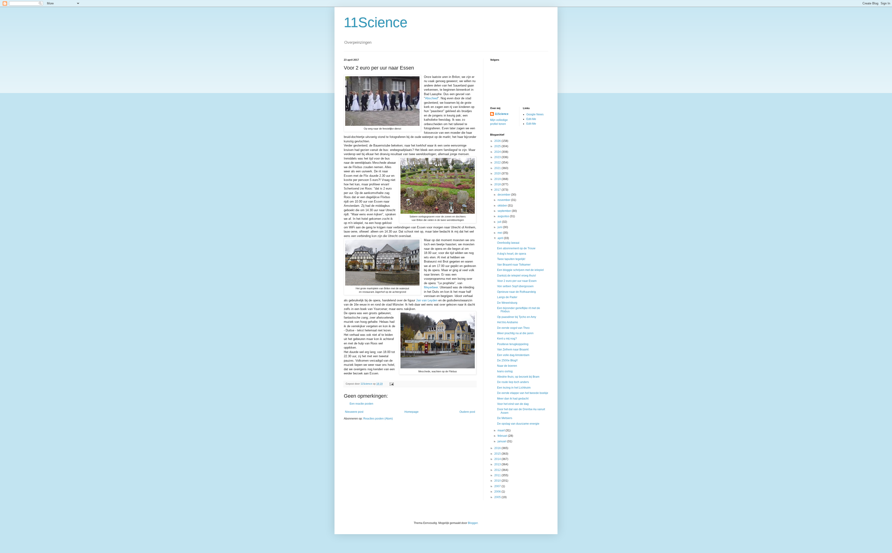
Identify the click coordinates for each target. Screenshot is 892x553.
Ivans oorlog (505, 371)
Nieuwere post (354, 411)
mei (500, 232)
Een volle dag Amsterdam (513, 355)
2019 (498, 179)
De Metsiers (504, 418)
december (504, 194)
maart (501, 430)
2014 (498, 459)
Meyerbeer (431, 287)
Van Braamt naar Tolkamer (514, 264)
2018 (498, 184)
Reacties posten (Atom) (378, 418)
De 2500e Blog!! (507, 360)
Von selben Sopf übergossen (515, 286)
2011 (498, 475)
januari (502, 441)
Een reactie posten (361, 403)
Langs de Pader (507, 297)
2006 (498, 491)
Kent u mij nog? (507, 338)
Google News (535, 114)
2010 (498, 480)
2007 (498, 486)
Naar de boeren (507, 365)
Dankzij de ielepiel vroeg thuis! (516, 275)
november (504, 200)
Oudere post (467, 411)
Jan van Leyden (426, 300)
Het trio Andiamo (507, 322)
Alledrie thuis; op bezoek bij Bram (518, 376)
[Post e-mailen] (391, 383)
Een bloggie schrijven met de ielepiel (520, 270)
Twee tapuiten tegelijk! (511, 259)
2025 (498, 146)
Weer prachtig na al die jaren (515, 333)
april (501, 238)
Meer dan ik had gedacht (512, 398)
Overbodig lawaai (508, 242)
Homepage (411, 411)
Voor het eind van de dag (513, 404)
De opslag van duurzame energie (518, 423)
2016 (498, 448)
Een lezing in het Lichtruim (514, 387)
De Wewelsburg (507, 302)
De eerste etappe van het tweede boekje (522, 393)
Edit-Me (531, 119)
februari (503, 435)
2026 (498, 141)
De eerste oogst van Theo (513, 328)
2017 (498, 189)
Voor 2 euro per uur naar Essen (517, 281)
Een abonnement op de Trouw (516, 248)
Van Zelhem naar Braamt (512, 349)
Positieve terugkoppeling (512, 344)
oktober (503, 205)
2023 (498, 157)
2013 (498, 464)
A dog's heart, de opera (511, 253)
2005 (498, 497)
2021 (498, 168)
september (505, 211)
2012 (498, 470)
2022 (498, 162)
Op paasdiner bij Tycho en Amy (516, 317)
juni (500, 227)
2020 (498, 173)
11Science (375, 22)
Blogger (473, 523)
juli (500, 221)
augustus (504, 216)
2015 (498, 453)
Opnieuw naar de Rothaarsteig (516, 291)
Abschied (431, 98)
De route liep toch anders (513, 382)
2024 (498, 151)
